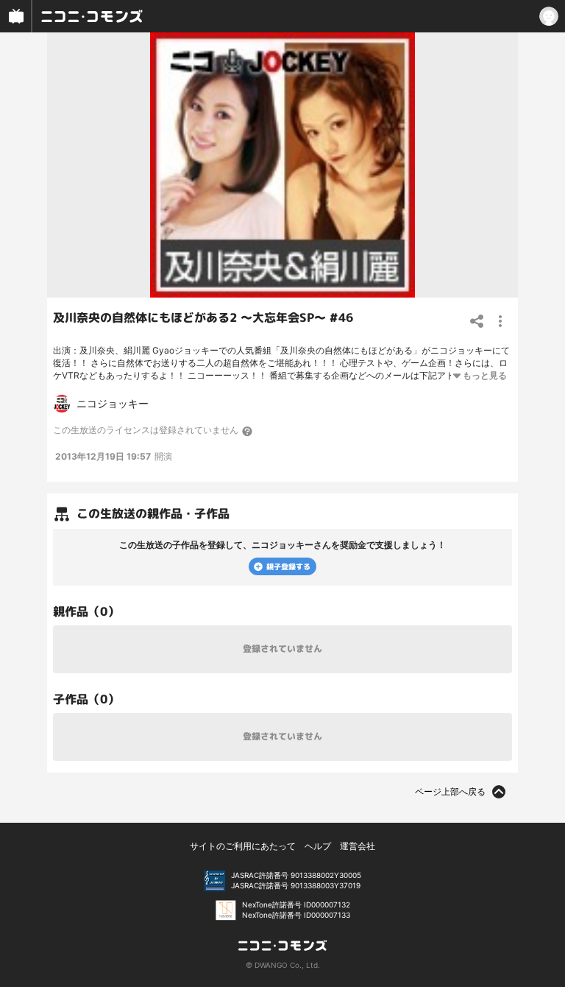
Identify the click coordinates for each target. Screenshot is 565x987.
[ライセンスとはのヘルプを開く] (248, 431)
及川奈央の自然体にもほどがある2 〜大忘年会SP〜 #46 (203, 317)
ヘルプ (318, 845)
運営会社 (357, 845)
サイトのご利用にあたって (243, 845)
